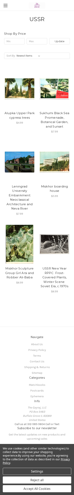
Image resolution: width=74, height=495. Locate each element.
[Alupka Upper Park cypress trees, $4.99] (19, 88)
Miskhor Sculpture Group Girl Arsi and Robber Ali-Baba (19, 273)
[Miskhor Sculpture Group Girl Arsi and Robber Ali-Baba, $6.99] (19, 244)
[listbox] (29, 56)
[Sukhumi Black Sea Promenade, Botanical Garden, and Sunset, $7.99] (54, 88)
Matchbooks (37, 385)
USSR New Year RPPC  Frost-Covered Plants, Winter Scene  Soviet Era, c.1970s (54, 277)
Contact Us (37, 361)
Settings (37, 471)
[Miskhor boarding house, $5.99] (54, 162)
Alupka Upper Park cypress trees (20, 115)
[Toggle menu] (5, 5)
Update (60, 41)
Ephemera (37, 396)
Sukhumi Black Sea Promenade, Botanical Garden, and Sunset (54, 119)
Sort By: (11, 55)
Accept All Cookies (37, 489)
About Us (37, 344)
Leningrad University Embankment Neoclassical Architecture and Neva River (20, 198)
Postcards (37, 390)
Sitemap (37, 373)
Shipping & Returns (37, 367)
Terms (37, 355)
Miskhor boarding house (54, 189)
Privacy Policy (37, 350)
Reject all (37, 480)
